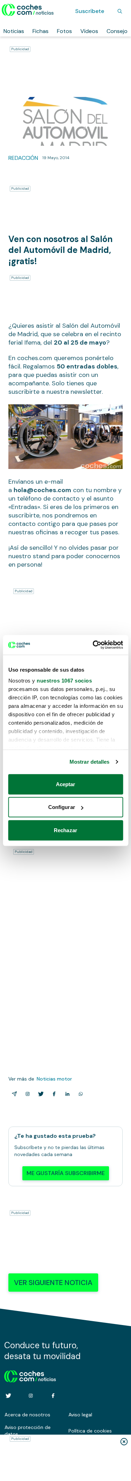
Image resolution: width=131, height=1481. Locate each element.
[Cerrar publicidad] (124, 1442)
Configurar (61, 807)
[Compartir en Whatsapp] (79, 1093)
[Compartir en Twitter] (39, 1093)
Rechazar (65, 830)
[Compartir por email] (12, 1093)
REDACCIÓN (23, 158)
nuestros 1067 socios (64, 681)
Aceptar (65, 784)
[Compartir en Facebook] (52, 1093)
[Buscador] (120, 11)
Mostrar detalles (90, 762)
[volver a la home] (30, 1375)
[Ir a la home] (28, 10)
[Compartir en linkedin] (66, 1093)
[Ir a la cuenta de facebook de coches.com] (53, 1396)
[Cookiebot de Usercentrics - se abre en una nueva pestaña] (93, 645)
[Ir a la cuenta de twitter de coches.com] (8, 1396)
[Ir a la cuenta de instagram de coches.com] (31, 1396)
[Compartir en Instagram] (26, 1093)
